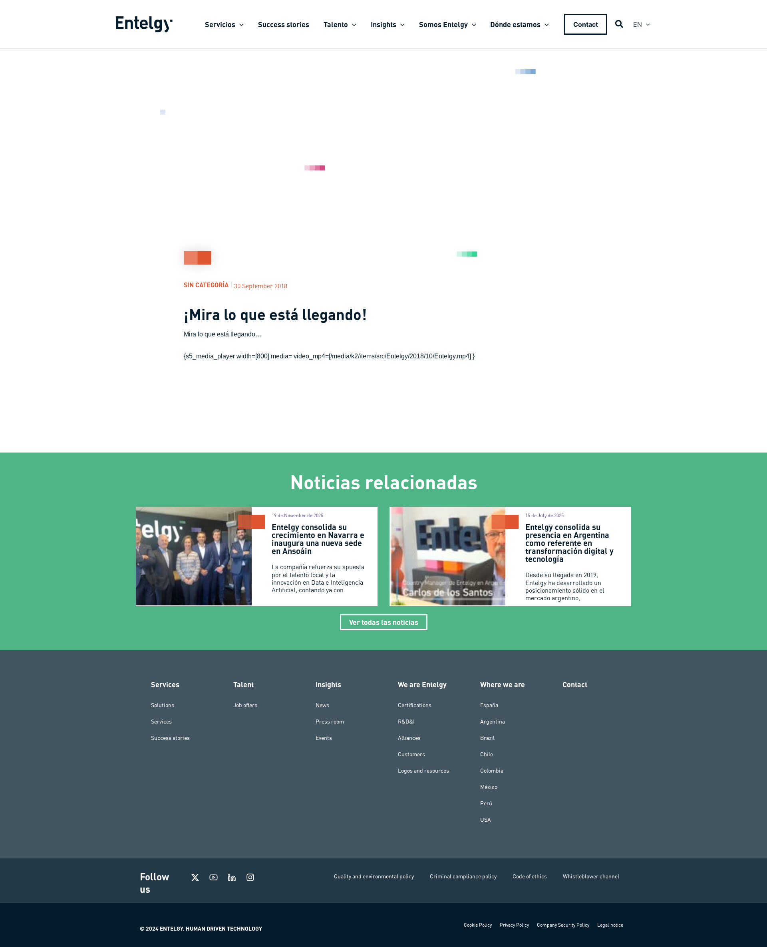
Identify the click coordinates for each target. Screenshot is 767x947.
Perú (486, 803)
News (322, 705)
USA (485, 819)
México (488, 787)
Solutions (162, 705)
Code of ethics (530, 876)
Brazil (487, 737)
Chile (486, 754)
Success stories (170, 737)
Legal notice (610, 925)
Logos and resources (423, 770)
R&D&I (406, 721)
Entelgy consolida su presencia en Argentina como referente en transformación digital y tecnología (569, 542)
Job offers (245, 705)
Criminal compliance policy (463, 876)
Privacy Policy (514, 925)
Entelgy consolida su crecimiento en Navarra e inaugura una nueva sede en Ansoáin (318, 539)
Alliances (409, 737)
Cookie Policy (478, 925)
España (489, 705)
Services (161, 721)
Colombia (491, 770)
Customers (411, 754)
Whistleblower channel (591, 876)
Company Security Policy (563, 925)
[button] (239, 24)
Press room (330, 721)
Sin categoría (206, 285)
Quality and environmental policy (374, 876)
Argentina (492, 721)
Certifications (414, 705)
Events (324, 737)
